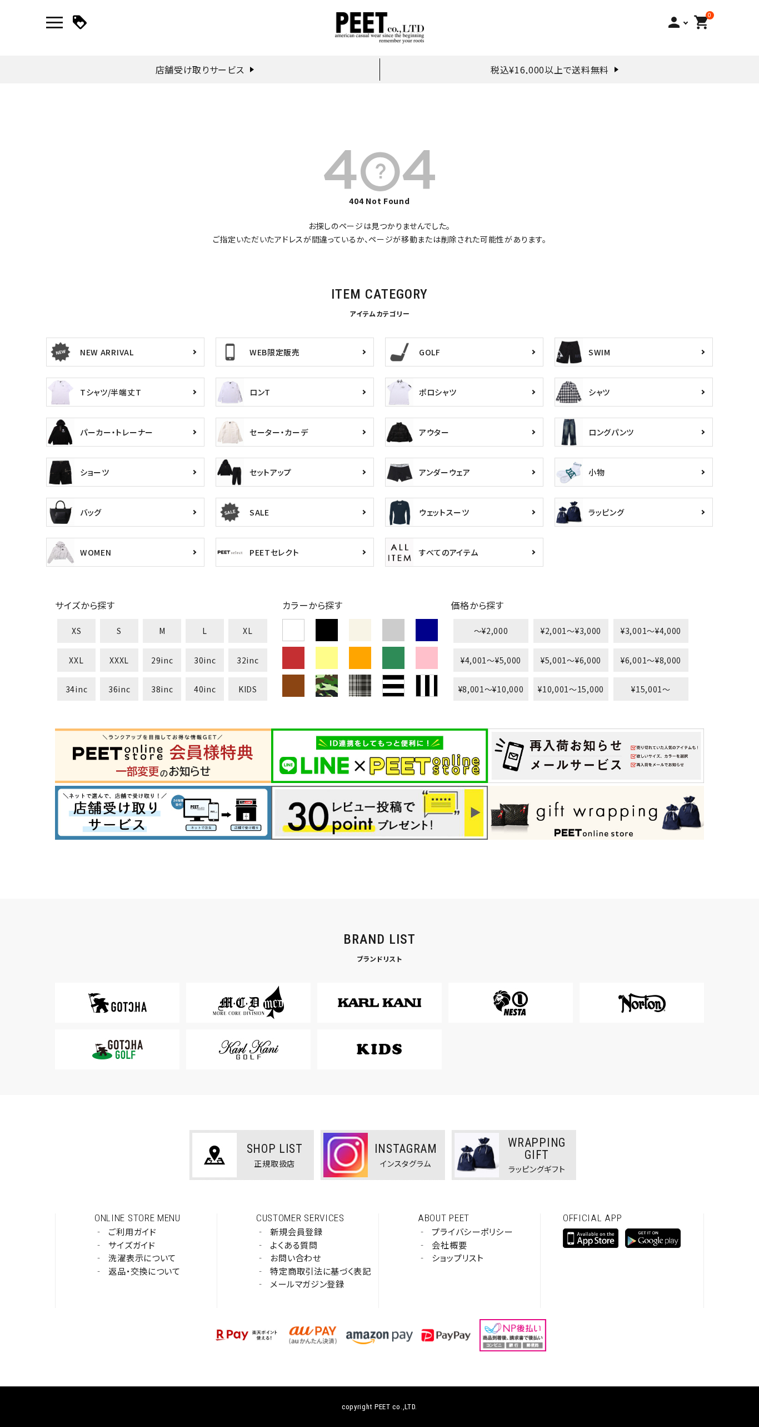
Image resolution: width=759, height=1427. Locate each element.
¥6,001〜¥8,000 (651, 660)
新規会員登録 (296, 1231)
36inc (119, 689)
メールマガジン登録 (307, 1284)
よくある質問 (293, 1245)
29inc (162, 660)
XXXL (119, 660)
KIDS (247, 689)
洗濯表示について (142, 1257)
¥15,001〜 (651, 689)
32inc (248, 660)
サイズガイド (131, 1245)
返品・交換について (144, 1271)
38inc (162, 689)
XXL (76, 660)
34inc (77, 689)
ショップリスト (457, 1257)
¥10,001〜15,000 (571, 689)
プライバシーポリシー (472, 1231)
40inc (205, 689)
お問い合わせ (295, 1257)
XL (247, 630)
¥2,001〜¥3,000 (571, 630)
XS (76, 630)
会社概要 (449, 1245)
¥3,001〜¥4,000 (651, 630)
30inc (205, 660)
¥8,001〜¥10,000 (491, 689)
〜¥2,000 (491, 630)
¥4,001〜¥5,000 (491, 660)
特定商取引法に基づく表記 (320, 1271)
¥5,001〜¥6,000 (571, 660)
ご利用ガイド (132, 1231)
